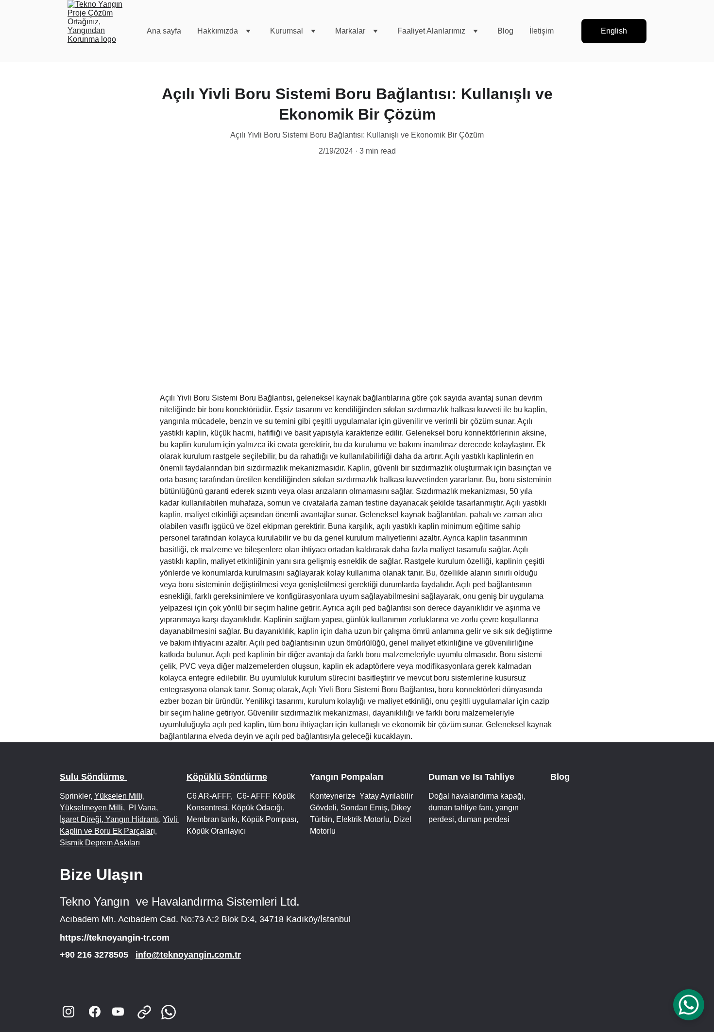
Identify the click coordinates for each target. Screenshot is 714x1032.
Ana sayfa (164, 31)
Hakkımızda (217, 31)
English (614, 31)
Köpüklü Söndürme (227, 777)
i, (123, 808)
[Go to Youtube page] (118, 1011)
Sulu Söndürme (93, 777)
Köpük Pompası (267, 819)
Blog (505, 31)
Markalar (350, 31)
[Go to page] (149, 1012)
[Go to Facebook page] (95, 1011)
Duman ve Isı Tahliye (471, 777)
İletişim (541, 31)
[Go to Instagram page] (68, 1011)
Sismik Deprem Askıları (100, 843)
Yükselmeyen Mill (90, 808)
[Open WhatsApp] (688, 1004)
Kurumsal (286, 31)
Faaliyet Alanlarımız (431, 31)
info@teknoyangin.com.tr (188, 955)
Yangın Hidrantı (131, 819)
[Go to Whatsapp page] (168, 1012)
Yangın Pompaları (348, 777)
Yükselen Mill (117, 796)
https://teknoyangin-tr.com (115, 938)
